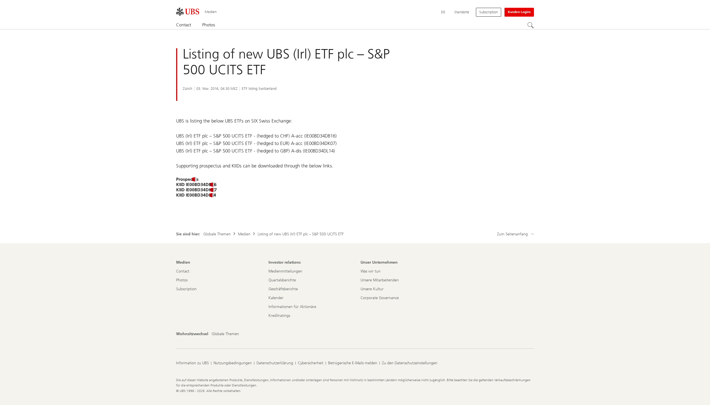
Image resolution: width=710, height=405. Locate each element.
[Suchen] (530, 25)
